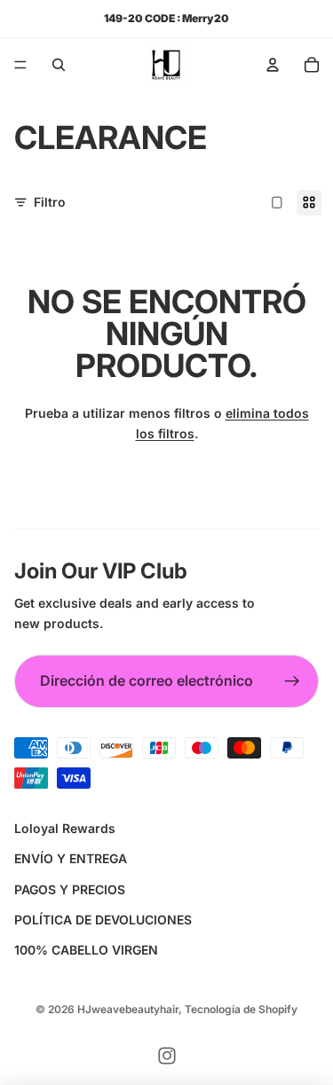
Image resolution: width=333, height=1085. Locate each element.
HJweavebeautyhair (127, 1009)
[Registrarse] (292, 681)
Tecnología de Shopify (241, 1009)
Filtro (50, 201)
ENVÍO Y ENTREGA (70, 858)
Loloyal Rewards (64, 828)
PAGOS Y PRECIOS (69, 889)
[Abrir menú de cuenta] (272, 64)
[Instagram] (167, 1055)
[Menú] (20, 64)
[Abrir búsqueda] (58, 64)
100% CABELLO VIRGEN (86, 949)
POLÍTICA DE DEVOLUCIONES (103, 919)
